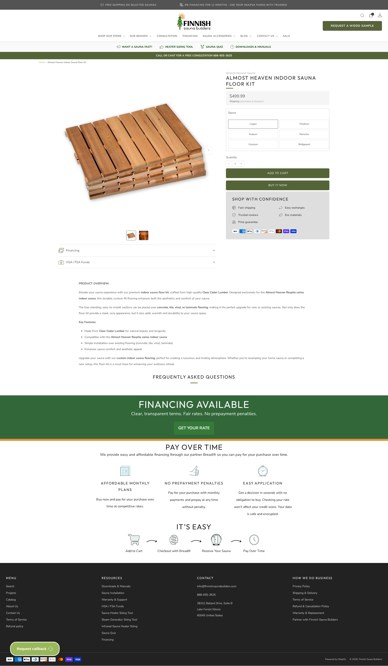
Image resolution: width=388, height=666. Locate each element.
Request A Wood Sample (352, 26)
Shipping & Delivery (305, 593)
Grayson (253, 144)
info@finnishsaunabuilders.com (216, 586)
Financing (190, 36)
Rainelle (304, 134)
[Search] (362, 15)
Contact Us (265, 36)
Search (10, 586)
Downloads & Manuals (116, 586)
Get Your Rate (194, 428)
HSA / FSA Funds (113, 606)
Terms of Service (16, 620)
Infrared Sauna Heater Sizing (119, 626)
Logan (253, 124)
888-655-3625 (206, 595)
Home (42, 62)
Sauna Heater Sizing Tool (117, 613)
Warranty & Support (114, 600)
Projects (11, 593)
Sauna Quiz (109, 633)
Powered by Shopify (335, 659)
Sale (286, 36)
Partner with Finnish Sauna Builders (315, 620)
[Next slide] (208, 150)
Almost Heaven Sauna (240, 73)
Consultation (167, 36)
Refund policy (14, 626)
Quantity (231, 157)
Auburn (253, 134)
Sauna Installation (113, 593)
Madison (304, 124)
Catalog (11, 600)
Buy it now (277, 185)
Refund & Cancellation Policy (311, 606)
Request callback (31, 649)
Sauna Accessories (217, 36)
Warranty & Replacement (308, 613)
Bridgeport (304, 144)
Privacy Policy (301, 586)
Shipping (234, 101)
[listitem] (128, 5)
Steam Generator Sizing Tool (119, 620)
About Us (12, 606)
